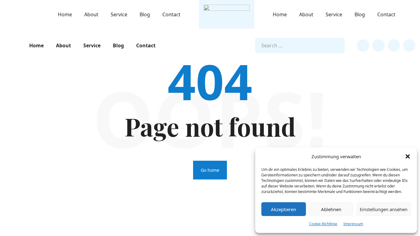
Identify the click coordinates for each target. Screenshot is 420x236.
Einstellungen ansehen (383, 209)
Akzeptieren (283, 209)
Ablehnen (331, 209)
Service (119, 14)
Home (65, 14)
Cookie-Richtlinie (323, 223)
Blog (145, 14)
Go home (210, 170)
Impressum (353, 223)
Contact (171, 14)
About (91, 14)
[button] (408, 156)
